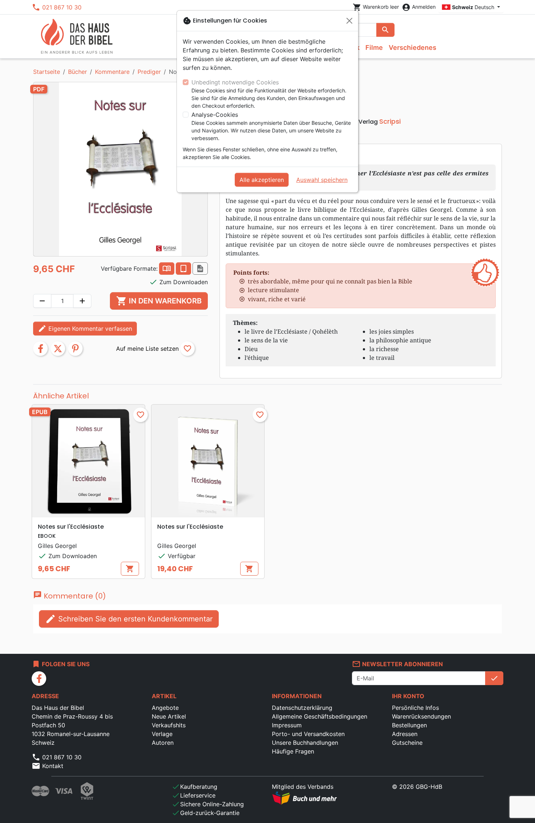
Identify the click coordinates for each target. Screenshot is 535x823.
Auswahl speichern (322, 179)
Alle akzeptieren (261, 179)
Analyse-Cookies (214, 114)
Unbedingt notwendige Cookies (235, 82)
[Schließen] (349, 21)
